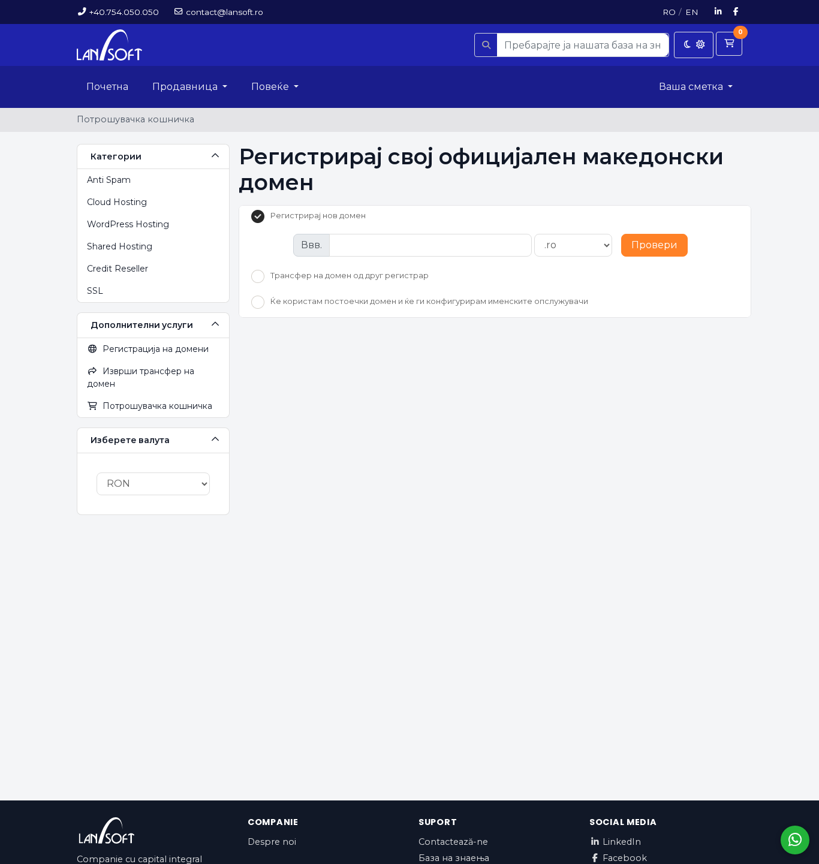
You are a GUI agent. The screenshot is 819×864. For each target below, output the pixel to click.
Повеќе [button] (271, 86)
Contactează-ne (453, 841)
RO (669, 12)
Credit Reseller (117, 268)
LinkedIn (622, 841)
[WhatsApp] (795, 840)
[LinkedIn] (718, 12)
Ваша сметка (692, 86)
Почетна (107, 86)
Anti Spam (109, 179)
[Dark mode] (693, 45)
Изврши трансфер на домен (140, 377)
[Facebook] (736, 12)
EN (691, 12)
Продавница (186, 86)
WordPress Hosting (128, 224)
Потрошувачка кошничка (155, 406)
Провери (654, 245)
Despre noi (272, 841)
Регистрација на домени (153, 349)
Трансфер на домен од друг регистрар (349, 276)
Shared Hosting (119, 246)
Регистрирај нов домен (318, 215)
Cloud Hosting (117, 202)
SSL (95, 290)
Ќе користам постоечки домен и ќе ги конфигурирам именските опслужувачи (429, 301)
